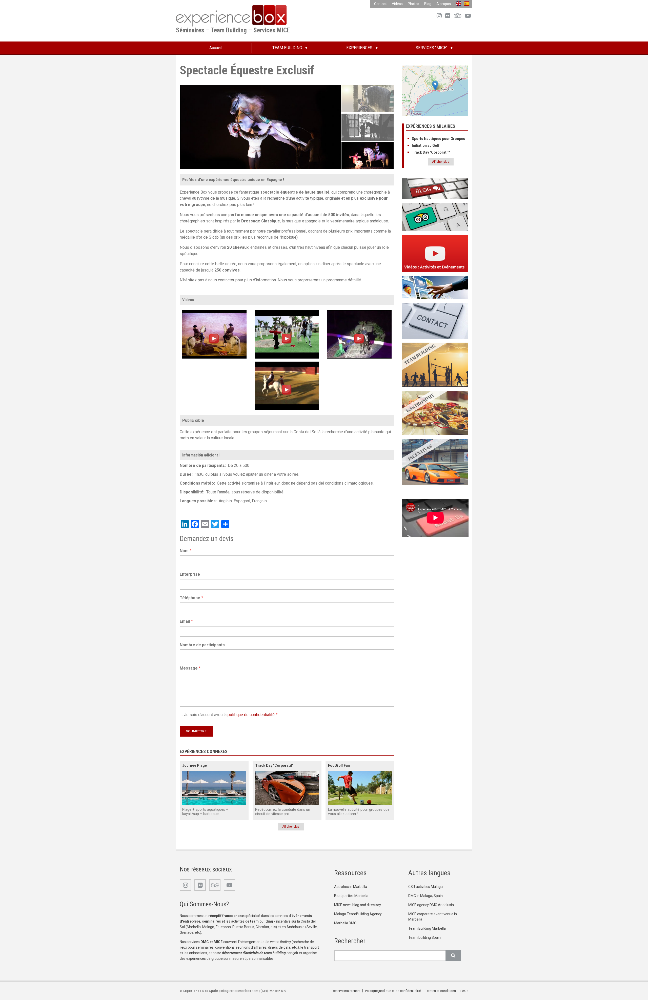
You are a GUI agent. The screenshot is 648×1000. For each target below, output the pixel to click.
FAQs (464, 990)
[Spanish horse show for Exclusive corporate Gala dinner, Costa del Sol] (359, 334)
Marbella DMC (345, 923)
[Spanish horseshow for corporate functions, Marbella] (287, 385)
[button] (435, 85)
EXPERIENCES (359, 47)
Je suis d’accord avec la (229, 714)
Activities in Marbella (350, 887)
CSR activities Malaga (425, 887)
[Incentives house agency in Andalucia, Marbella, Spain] (435, 461)
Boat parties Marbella (351, 896)
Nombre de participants (202, 644)
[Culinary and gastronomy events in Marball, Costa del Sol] (435, 412)
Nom (184, 550)
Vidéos (397, 4)
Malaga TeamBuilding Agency (358, 914)
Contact (380, 4)
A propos (443, 4)
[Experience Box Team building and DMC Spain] (435, 216)
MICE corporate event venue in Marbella (432, 916)
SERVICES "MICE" (431, 47)
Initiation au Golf (425, 145)
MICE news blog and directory (357, 905)
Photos (413, 4)
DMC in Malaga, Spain (425, 896)
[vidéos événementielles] (435, 253)
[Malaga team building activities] (435, 364)
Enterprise (190, 574)
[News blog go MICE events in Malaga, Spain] (435, 188)
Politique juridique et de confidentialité (393, 990)
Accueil (215, 47)
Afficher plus (290, 826)
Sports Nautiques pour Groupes (438, 139)
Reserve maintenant (346, 990)
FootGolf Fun (339, 765)
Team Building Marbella (427, 928)
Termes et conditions (440, 990)
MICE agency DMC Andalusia (431, 905)
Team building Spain (424, 937)
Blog (427, 4)
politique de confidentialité (251, 714)
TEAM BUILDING (287, 47)
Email (185, 621)
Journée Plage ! (195, 765)
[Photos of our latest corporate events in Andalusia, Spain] (435, 287)
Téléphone (190, 597)
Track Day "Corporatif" (274, 765)
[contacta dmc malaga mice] (435, 320)
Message (189, 668)
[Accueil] (231, 15)
